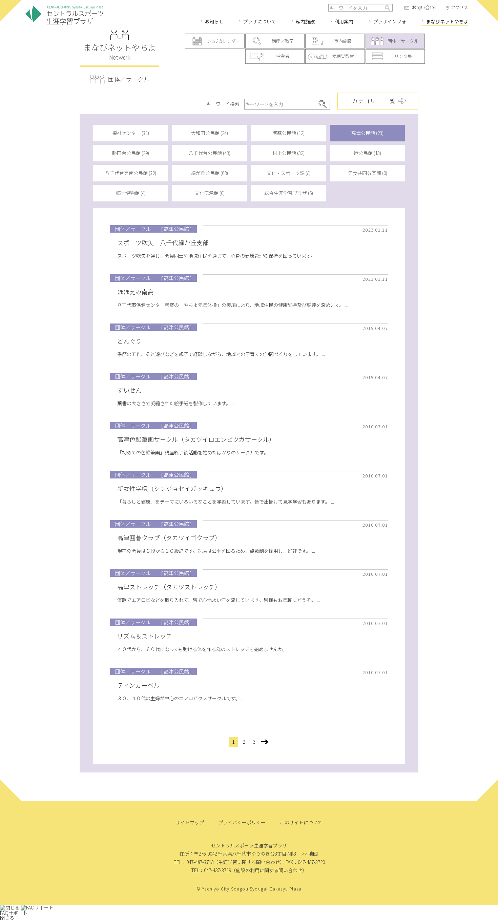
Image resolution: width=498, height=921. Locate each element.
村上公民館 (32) (288, 153)
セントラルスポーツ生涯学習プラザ (64, 15)
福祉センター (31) (130, 133)
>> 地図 (310, 853)
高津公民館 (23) (367, 133)
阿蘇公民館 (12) (288, 133)
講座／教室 (283, 41)
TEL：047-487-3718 (193, 862)
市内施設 (343, 41)
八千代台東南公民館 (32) (130, 173)
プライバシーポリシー (242, 822)
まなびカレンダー (222, 41)
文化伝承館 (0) (210, 193)
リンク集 (403, 56)
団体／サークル (403, 41)
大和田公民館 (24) (209, 133)
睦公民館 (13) (367, 153)
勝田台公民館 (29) (130, 153)
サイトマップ (189, 822)
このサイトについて (301, 822)
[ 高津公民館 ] (176, 228)
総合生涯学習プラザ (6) (288, 193)
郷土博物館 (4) (131, 193)
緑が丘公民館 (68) (209, 173)
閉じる (7, 917)
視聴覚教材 (343, 56)
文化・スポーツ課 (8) (289, 173)
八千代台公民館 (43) (209, 153)
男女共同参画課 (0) (367, 173)
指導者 (282, 56)
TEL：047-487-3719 (211, 870)
